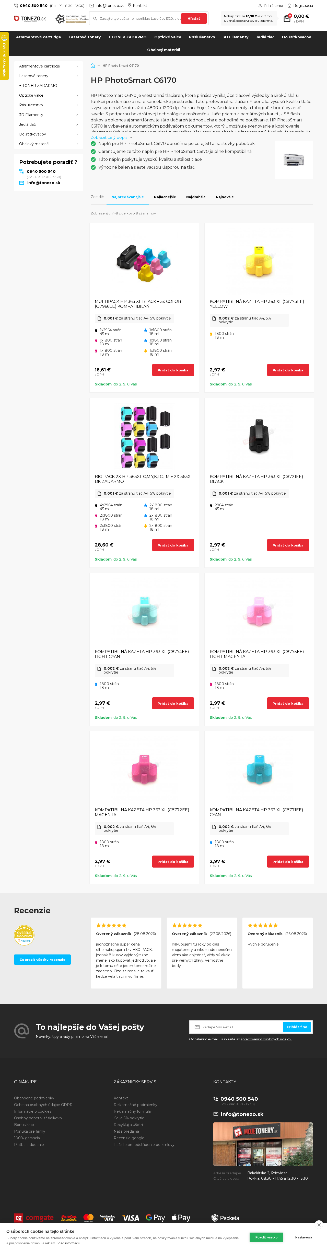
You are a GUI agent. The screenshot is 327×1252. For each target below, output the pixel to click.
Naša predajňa (126, 1131)
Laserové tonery (85, 37)
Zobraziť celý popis (109, 137)
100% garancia (27, 1138)
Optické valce (167, 37)
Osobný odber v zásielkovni (38, 1118)
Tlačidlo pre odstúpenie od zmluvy (144, 1144)
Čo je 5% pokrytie (129, 1118)
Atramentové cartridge (38, 37)
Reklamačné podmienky (135, 1104)
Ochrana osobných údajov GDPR (43, 1104)
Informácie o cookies (32, 1111)
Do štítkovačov (296, 37)
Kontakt (140, 5)
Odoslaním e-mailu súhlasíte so (240, 1039)
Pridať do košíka (173, 370)
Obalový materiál (163, 50)
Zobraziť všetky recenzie (42, 960)
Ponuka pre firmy (29, 1131)
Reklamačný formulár (133, 1111)
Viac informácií (68, 1243)
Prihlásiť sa (297, 1027)
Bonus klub (24, 1124)
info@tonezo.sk (110, 5)
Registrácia (303, 5)
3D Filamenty (235, 37)
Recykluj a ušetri (128, 1124)
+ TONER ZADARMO (127, 37)
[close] (319, 1224)
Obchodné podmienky (34, 1098)
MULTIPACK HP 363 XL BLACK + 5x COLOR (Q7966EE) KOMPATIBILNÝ (138, 304)
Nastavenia (303, 1237)
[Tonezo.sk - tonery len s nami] (31, 19)
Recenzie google (129, 1138)
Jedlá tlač (265, 37)
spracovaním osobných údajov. (266, 1039)
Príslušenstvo (202, 37)
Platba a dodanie (29, 1144)
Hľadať (194, 18)
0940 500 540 (34, 5)
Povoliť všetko (266, 1237)
